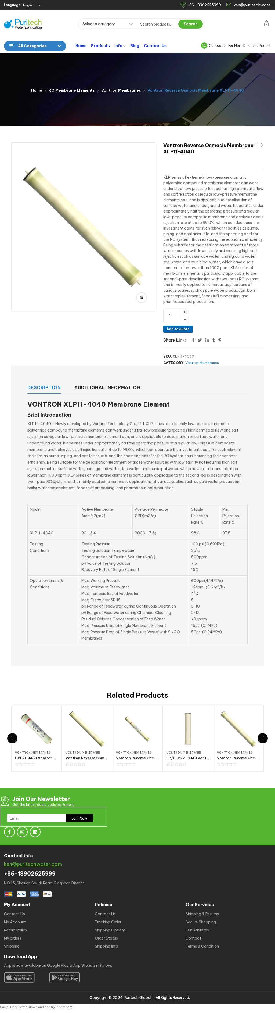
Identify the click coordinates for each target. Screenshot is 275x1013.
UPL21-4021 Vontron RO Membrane (47, 758)
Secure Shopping (201, 922)
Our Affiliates (197, 930)
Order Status (106, 938)
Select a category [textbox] (98, 24)
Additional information (107, 387)
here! (69, 1007)
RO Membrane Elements (72, 90)
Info (118, 45)
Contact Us (155, 45)
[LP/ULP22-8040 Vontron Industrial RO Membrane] (188, 729)
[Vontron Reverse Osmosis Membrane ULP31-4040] (87, 729)
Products (100, 45)
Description (44, 387)
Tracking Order (108, 922)
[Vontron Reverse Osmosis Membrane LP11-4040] (137, 729)
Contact (193, 938)
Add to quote (178, 329)
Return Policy (15, 930)
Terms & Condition (202, 946)
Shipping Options (110, 930)
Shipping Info (106, 946)
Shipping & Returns (202, 914)
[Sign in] (266, 24)
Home (80, 45)
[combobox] (105, 25)
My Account (15, 922)
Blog (134, 45)
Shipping (12, 946)
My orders (12, 938)
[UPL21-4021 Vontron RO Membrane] (36, 729)
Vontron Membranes (121, 90)
